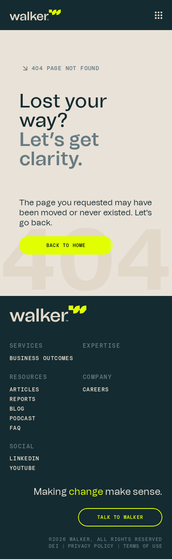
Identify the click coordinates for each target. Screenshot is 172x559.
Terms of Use (142, 546)
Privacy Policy (91, 546)
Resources (28, 377)
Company (97, 377)
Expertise (101, 345)
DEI (54, 546)
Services (26, 345)
